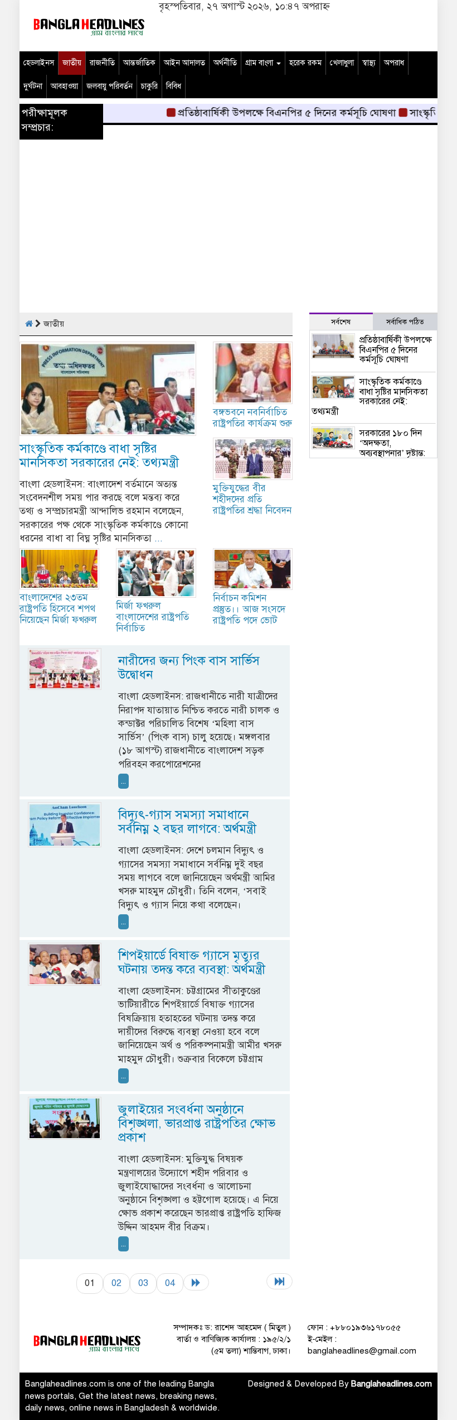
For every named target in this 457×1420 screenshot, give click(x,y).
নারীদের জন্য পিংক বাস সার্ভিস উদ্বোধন (189, 667)
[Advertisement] (228, 234)
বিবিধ (173, 86)
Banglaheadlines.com (391, 1384)
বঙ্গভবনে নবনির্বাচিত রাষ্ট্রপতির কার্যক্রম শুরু (252, 417)
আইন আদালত (184, 63)
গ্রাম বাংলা (260, 63)
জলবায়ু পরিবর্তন (109, 86)
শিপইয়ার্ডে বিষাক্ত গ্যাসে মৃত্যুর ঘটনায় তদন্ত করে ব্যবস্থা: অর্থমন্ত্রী (191, 962)
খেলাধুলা (342, 63)
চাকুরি (149, 86)
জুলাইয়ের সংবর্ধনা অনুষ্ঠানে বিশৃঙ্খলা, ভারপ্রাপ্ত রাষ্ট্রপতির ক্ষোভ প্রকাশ (196, 1123)
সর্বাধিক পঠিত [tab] (405, 322)
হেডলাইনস (38, 63)
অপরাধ (394, 63)
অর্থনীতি (225, 63)
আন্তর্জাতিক (139, 63)
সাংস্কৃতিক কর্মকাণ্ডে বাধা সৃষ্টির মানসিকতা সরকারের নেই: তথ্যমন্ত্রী (99, 455)
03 (143, 1283)
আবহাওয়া (64, 86)
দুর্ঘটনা (32, 86)
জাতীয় (71, 63)
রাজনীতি (102, 63)
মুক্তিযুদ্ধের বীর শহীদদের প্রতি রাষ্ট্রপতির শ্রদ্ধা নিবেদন (252, 499)
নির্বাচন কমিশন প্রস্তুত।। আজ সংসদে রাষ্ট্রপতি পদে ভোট (249, 609)
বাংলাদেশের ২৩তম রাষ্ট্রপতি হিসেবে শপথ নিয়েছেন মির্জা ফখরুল (58, 609)
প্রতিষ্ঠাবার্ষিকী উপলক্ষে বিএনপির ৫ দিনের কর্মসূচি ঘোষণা (275, 113)
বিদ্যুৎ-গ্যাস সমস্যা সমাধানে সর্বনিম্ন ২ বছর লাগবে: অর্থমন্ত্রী (187, 821)
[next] (196, 1282)
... (158, 538)
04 (170, 1283)
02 (116, 1283)
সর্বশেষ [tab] (341, 322)
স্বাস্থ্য (369, 63)
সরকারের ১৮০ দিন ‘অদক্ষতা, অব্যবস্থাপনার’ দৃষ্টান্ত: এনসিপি (368, 448)
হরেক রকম (305, 63)
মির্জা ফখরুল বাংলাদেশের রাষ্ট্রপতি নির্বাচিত (152, 617)
